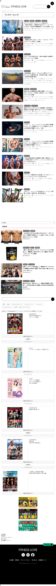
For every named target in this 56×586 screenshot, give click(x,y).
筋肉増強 (44, 111)
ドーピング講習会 (47, 178)
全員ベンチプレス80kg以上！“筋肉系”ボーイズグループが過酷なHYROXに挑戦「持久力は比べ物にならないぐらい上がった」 (38, 268)
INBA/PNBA (37, 28)
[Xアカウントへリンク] (23, 556)
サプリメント (41, 100)
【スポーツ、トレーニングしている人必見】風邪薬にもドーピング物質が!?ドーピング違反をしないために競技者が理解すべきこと (38, 143)
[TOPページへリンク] (13, 7)
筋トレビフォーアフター (25, 307)
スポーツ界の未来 (46, 80)
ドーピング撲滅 (39, 130)
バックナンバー (28, 341)
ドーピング (49, 45)
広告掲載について (5, 540)
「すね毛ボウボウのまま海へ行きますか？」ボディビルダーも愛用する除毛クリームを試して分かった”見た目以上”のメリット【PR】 (38, 235)
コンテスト (27, 47)
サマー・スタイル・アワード (38, 45)
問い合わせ (4, 539)
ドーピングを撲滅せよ (39, 60)
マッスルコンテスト (7, 307)
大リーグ (29, 80)
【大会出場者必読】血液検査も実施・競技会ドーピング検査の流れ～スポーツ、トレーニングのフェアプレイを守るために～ (38, 159)
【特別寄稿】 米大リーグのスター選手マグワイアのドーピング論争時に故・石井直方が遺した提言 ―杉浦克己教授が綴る (38, 74)
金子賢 (28, 45)
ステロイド (30, 98)
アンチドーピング (36, 30)
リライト (35, 98)
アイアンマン (27, 132)
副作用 (36, 113)
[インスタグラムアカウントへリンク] (28, 556)
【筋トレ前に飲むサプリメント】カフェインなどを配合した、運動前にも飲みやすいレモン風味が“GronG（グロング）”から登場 (38, 251)
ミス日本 (15, 307)
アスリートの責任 (36, 80)
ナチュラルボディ (43, 98)
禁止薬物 (48, 113)
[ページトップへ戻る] (48, 545)
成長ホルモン (37, 111)
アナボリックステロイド (44, 115)
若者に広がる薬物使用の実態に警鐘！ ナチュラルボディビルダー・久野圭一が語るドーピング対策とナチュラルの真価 (38, 92)
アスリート (41, 165)
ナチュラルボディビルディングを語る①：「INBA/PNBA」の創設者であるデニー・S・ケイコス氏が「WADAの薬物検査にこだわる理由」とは (39, 24)
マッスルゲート (39, 304)
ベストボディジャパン (29, 304)
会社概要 (3, 534)
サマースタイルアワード (17, 304)
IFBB (4, 304)
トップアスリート (43, 82)
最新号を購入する (28, 336)
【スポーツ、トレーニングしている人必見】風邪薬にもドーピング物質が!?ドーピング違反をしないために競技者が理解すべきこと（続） (38, 126)
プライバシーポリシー (6, 537)
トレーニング (29, 197)
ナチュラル (28, 30)
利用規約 (3, 536)
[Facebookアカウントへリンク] (32, 556)
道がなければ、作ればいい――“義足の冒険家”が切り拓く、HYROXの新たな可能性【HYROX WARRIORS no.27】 (38, 285)
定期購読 (28, 339)
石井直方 (28, 84)
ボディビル (34, 132)
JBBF (34, 62)
